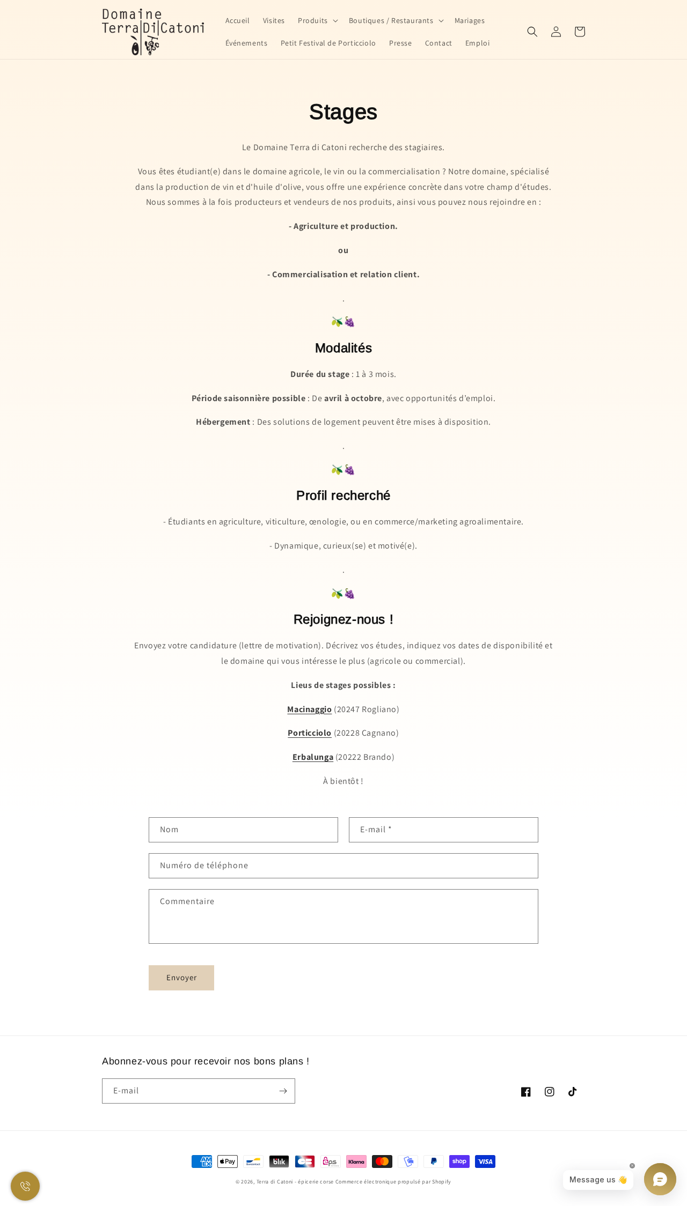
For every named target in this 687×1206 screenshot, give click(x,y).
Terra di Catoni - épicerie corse (295, 1181)
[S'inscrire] (283, 1091)
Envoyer (181, 977)
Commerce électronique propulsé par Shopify (393, 1181)
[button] (316, 20)
